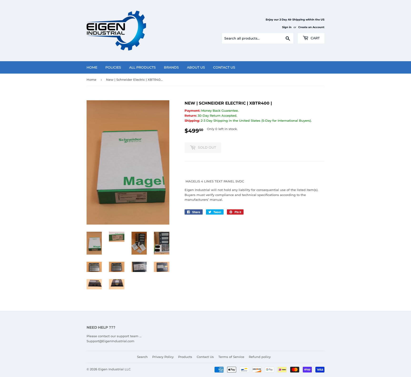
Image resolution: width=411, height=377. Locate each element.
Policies (113, 67)
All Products (142, 67)
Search (142, 357)
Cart (315, 38)
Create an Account (311, 27)
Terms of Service (231, 357)
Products (185, 357)
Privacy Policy (163, 357)
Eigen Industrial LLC (114, 369)
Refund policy (260, 357)
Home (92, 67)
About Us (196, 67)
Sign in (287, 27)
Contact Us (224, 67)
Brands (171, 67)
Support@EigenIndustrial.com (110, 341)
